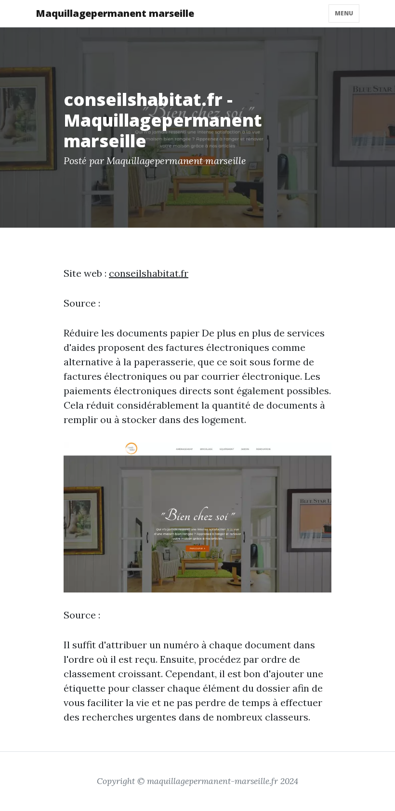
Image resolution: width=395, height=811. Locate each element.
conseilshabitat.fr (148, 273)
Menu (344, 13)
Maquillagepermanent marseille (115, 13)
